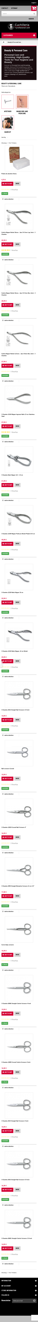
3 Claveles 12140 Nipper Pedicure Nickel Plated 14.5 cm (18, 533)
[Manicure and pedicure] (22, 102)
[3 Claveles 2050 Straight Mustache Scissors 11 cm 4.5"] (19, 871)
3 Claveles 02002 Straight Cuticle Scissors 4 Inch (16, 1003)
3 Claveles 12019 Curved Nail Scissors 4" (13, 827)
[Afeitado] (7, 102)
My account (6, 1286)
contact (4, 8)
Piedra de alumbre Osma (8, 173)
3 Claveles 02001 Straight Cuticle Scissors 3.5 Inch (16, 1238)
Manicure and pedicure (22, 112)
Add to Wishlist (8, 199)
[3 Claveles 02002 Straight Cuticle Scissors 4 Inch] (19, 988)
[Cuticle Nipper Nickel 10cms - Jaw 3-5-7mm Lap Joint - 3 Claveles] (19, 217)
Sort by (3, 137)
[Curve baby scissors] (19, 929)
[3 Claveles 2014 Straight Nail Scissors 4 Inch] (19, 1105)
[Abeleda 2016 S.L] (19, 26)
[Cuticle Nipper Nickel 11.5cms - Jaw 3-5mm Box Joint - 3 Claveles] (19, 338)
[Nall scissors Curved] (19, 753)
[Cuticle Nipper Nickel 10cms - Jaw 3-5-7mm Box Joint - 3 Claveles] (19, 278)
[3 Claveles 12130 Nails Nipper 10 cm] (19, 577)
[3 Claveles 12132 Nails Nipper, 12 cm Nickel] (19, 636)
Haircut (7, 132)
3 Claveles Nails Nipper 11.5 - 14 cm (12, 475)
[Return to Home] (3, 42)
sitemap (14, 8)
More (5, 76)
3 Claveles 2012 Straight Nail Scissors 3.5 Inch (15, 710)
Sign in (31, 19)
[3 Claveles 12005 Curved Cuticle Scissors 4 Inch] (19, 1047)
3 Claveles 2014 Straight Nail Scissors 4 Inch (14, 1121)
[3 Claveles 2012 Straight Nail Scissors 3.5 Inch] (19, 694)
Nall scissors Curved (7, 768)
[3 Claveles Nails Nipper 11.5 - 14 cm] (19, 460)
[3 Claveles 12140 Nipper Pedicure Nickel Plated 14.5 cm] (19, 518)
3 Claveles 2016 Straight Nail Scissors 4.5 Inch (15, 1179)
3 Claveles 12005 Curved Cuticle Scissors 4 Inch (15, 1062)
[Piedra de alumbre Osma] (19, 158)
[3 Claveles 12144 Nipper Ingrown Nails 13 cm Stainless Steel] (19, 399)
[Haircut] (7, 122)
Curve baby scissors (7, 945)
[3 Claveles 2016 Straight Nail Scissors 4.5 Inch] (19, 1164)
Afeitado (7, 111)
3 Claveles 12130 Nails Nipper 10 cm (12, 592)
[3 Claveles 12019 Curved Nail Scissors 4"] (19, 812)
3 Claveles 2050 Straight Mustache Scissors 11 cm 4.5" (17, 886)
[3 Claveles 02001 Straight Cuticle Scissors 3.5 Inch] (19, 1223)
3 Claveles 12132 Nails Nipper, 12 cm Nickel (14, 651)
